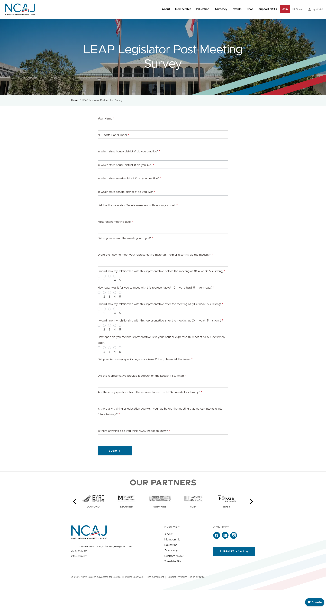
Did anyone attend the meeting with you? (125, 238)
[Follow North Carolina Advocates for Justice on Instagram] (233, 537)
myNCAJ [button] (317, 9)
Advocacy (220, 9)
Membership (183, 9)
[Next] (251, 501)
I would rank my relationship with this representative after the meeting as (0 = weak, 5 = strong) (160, 304)
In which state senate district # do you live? (126, 191)
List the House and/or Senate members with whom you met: (138, 205)
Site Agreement (155, 577)
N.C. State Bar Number (113, 135)
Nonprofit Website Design (181, 577)
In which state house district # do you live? (126, 165)
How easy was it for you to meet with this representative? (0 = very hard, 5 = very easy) (156, 287)
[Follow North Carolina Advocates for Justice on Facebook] (216, 537)
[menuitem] (166, 9)
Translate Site (172, 561)
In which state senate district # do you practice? (129, 178)
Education (202, 9)
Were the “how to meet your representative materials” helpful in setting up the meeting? (155, 254)
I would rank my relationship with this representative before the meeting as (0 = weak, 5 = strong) (161, 271)
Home (74, 100)
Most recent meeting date (115, 221)
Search (300, 9)
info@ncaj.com (79, 556)
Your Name (106, 118)
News (250, 9)
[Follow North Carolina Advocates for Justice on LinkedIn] (225, 537)
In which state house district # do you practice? (129, 151)
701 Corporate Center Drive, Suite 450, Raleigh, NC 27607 (102, 547)
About (166, 9)
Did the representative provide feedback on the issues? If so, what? (142, 375)
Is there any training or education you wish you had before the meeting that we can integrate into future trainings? (160, 411)
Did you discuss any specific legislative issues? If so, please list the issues (145, 359)
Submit (115, 451)
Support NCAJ (267, 9)
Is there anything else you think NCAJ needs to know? (134, 430)
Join (285, 9)
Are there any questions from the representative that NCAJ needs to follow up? (150, 392)
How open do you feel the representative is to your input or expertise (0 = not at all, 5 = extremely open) (161, 340)
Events (236, 9)
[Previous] (74, 501)
